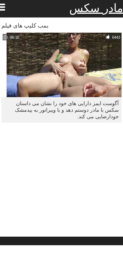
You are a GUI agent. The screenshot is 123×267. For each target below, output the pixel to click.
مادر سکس (96, 8)
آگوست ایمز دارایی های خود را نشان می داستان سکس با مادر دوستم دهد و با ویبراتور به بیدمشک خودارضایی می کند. (67, 110)
